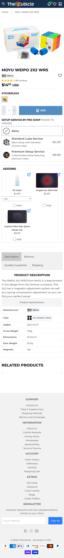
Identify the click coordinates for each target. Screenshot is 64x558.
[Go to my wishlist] (54, 4)
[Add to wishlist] (60, 75)
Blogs (32, 494)
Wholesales (32, 440)
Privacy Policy (32, 436)
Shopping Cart (32, 471)
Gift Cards (32, 482)
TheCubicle (25, 540)
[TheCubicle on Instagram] (31, 531)
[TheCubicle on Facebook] (25, 531)
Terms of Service (32, 448)
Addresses (32, 463)
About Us (32, 428)
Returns (29, 256)
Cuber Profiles (32, 498)
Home (5, 12)
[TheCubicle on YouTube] (37, 531)
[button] (9, 80)
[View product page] (29, 174)
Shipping (37, 265)
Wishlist (32, 467)
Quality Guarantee (15, 265)
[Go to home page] (20, 4)
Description (11, 256)
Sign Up (55, 520)
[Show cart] (60, 4)
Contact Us (32, 405)
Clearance (32, 486)
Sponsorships (32, 444)
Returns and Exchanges (32, 417)
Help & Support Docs (32, 409)
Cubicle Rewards (32, 432)
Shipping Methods (32, 413)
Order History (32, 459)
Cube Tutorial (32, 490)
